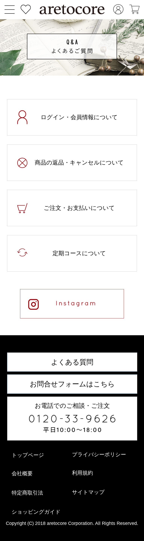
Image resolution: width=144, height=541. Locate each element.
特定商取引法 (27, 493)
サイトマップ (88, 492)
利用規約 (82, 473)
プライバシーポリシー (99, 454)
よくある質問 (72, 362)
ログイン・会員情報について (79, 117)
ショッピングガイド (36, 512)
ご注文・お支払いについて (79, 208)
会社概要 (22, 473)
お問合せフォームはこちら (72, 384)
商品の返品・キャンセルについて (79, 162)
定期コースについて (79, 253)
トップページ (28, 455)
